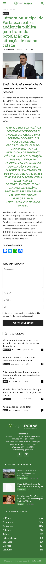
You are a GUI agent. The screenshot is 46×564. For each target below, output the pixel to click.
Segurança (6, 399)
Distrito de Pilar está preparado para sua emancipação (26, 473)
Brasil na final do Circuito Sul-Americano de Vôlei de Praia (19, 359)
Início (4, 9)
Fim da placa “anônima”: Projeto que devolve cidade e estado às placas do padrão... (22, 392)
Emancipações (22, 478)
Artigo (5, 410)
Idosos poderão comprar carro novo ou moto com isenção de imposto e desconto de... (22, 343)
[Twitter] (26, 454)
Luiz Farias (10, 49)
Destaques (6, 349)
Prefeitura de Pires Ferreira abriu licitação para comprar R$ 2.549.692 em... (30, 498)
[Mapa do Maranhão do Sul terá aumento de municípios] (9, 487)
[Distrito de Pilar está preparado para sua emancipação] (9, 473)
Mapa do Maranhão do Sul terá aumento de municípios (30, 485)
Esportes (6, 364)
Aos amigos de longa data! (17, 406)
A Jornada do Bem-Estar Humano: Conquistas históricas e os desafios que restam (21, 374)
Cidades (12, 9)
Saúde (5, 381)
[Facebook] (19, 454)
